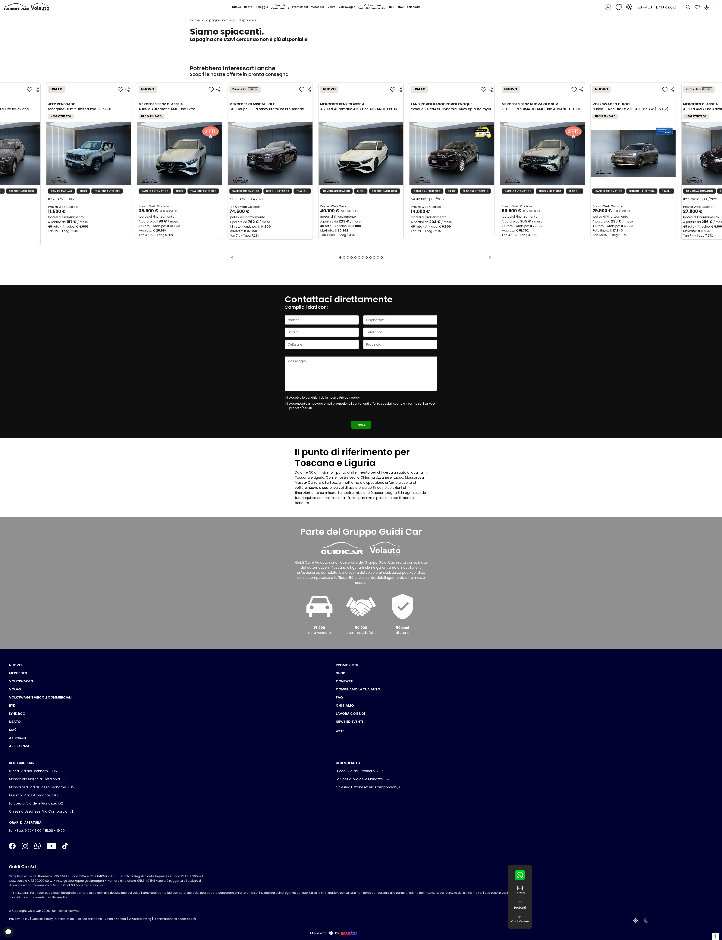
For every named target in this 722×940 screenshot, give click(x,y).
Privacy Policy (19, 919)
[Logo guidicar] (17, 7)
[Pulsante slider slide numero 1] (340, 257)
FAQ (339, 697)
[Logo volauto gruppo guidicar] (40, 7)
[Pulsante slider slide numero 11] (378, 257)
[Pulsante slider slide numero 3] (348, 257)
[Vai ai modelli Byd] (644, 6)
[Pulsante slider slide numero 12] (382, 257)
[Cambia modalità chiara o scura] (706, 6)
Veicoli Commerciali (280, 6)
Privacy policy (349, 397)
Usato (248, 7)
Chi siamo (345, 705)
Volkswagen (346, 7)
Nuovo (236, 7)
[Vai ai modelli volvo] (619, 6)
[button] (8, 931)
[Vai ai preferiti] (697, 6)
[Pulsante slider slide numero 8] (367, 257)
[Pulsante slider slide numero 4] (351, 257)
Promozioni (300, 7)
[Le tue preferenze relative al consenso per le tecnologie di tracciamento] (715, 936)
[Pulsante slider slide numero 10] (374, 257)
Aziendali (17, 737)
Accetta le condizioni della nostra (324, 397)
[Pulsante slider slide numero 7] (363, 257)
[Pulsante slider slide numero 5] (355, 257)
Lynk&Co (17, 713)
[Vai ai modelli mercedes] (608, 6)
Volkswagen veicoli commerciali (40, 697)
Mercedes (318, 7)
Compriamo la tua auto (358, 689)
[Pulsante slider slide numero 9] (370, 257)
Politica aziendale (89, 919)
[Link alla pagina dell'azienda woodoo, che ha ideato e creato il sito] (333, 932)
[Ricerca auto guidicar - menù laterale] (688, 6)
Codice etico (64, 919)
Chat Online (520, 921)
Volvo (331, 7)
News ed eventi (349, 721)
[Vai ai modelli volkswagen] (629, 6)
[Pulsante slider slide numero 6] (359, 257)
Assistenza (19, 745)
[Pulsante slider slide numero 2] (344, 257)
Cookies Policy (42, 919)
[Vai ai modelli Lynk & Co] (664, 6)
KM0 (13, 729)
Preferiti (520, 907)
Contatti (344, 681)
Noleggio (262, 7)
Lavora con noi (350, 713)
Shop (340, 673)
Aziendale (413, 7)
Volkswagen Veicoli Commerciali (372, 6)
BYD (391, 7)
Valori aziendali (115, 919)
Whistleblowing (140, 919)
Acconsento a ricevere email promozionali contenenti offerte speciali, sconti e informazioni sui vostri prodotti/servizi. (363, 405)
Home (195, 20)
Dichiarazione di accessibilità (175, 919)
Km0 (400, 7)
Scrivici (520, 893)
